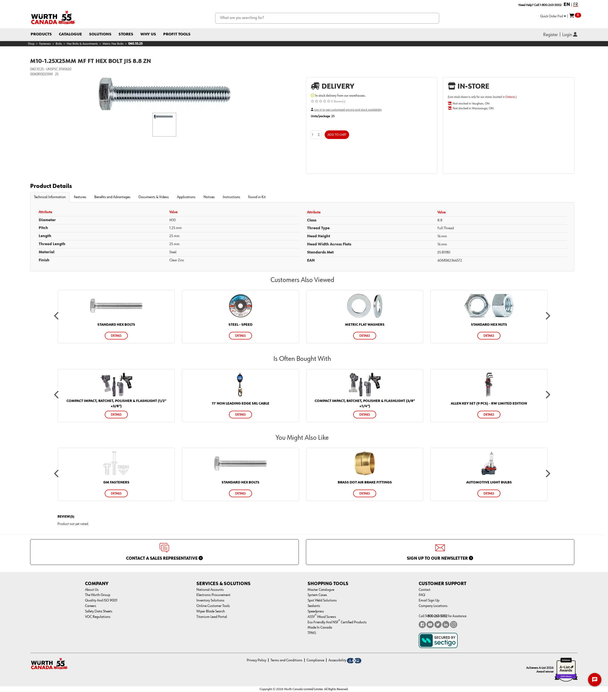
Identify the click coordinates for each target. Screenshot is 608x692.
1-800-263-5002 (436, 616)
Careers (90, 606)
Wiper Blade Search (210, 611)
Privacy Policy (256, 660)
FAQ (422, 595)
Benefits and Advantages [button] (112, 197)
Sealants (314, 606)
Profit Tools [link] (176, 34)
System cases (317, 595)
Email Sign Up (429, 600)
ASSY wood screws (322, 617)
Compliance (315, 660)
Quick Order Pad (552, 16)
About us (92, 590)
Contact (424, 590)
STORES (126, 34)
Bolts (59, 43)
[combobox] (327, 18)
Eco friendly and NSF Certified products (337, 622)
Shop (31, 43)
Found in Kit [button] (257, 197)
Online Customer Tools (213, 606)
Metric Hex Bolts (113, 43)
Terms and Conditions (286, 660)
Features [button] (80, 197)
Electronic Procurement (213, 595)
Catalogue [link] (70, 34)
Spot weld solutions (322, 600)
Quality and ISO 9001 (101, 600)
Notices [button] (209, 197)
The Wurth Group (97, 595)
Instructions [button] (231, 197)
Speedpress (316, 611)
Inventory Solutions (210, 600)
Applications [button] (186, 197)
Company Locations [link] (433, 606)
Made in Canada (320, 628)
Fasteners (45, 43)
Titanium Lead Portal (211, 617)
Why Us (148, 34)
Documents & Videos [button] (153, 197)
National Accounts (210, 590)
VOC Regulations (97, 617)
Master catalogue (321, 590)
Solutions (100, 34)
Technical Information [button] (50, 197)
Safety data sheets (98, 611)
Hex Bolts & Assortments (82, 43)
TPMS (312, 633)
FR (575, 4)
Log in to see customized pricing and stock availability (348, 109)
